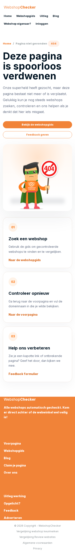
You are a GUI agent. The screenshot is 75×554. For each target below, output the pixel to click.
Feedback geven (37, 134)
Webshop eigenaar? (17, 23)
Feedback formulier (23, 374)
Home (8, 16)
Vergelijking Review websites (37, 537)
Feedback (11, 510)
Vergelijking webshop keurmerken (37, 531)
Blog (56, 16)
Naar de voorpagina (23, 314)
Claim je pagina (15, 465)
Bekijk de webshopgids (38, 124)
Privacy (37, 548)
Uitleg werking (15, 496)
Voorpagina (12, 443)
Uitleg (44, 16)
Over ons (11, 472)
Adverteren (13, 518)
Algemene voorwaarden (37, 542)
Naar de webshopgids (25, 260)
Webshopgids (25, 16)
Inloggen (42, 23)
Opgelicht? (12, 503)
